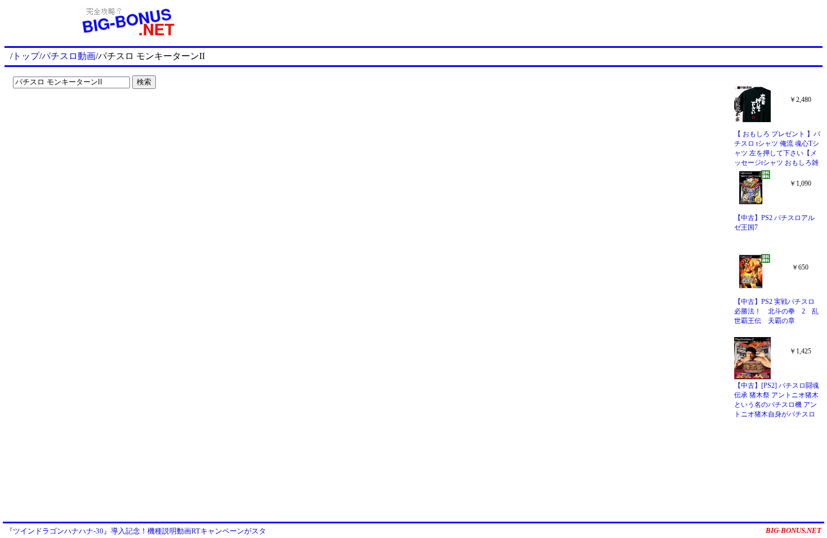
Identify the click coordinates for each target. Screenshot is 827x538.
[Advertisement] (536, 21)
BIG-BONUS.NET (793, 530)
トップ (25, 56)
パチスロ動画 (69, 56)
